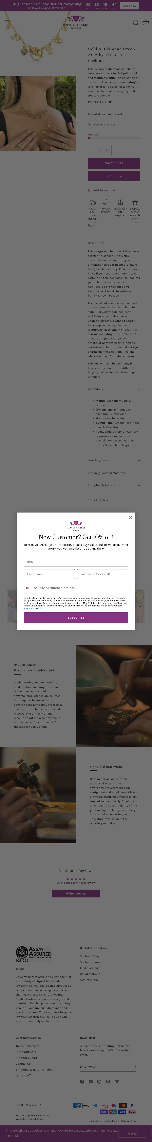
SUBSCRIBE (76, 617)
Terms (42, 608)
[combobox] (31, 588)
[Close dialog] (130, 517)
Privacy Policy (30, 608)
